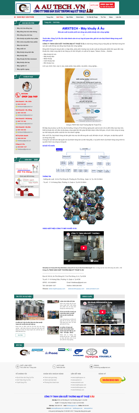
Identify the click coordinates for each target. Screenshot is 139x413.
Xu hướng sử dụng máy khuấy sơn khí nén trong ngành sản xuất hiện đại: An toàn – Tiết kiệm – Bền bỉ (67, 329)
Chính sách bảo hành (27, 186)
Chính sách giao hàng (50, 377)
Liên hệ (118, 17)
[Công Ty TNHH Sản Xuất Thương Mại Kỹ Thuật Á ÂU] (67, 7)
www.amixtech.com (92, 289)
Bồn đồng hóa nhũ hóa (24, 35)
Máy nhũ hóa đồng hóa (24, 28)
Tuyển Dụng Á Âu (22, 382)
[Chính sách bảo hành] (27, 181)
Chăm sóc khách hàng (53, 374)
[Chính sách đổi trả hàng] (27, 169)
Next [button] (37, 160)
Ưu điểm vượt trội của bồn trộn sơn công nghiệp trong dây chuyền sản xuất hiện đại (29, 323)
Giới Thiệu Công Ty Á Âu (24, 380)
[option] (27, 170)
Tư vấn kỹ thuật (92, 17)
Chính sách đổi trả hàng (27, 176)
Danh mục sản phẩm (25, 17)
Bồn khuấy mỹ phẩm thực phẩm (27, 38)
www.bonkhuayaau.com (76, 289)
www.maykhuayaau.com (57, 289)
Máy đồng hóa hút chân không (27, 32)
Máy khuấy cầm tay (23, 62)
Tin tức (103, 17)
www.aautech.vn (77, 380)
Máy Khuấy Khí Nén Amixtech (27, 59)
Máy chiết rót (21, 49)
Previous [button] (35, 160)
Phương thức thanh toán (51, 382)
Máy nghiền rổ (21, 66)
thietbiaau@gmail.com (72, 405)
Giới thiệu (59, 17)
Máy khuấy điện (22, 55)
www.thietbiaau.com (78, 390)
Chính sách (80, 17)
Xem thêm (20, 335)
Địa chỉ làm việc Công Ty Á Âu (25, 377)
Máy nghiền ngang (23, 69)
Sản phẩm (69, 17)
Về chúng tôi (21, 374)
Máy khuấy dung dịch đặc (25, 52)
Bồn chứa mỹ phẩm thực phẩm (27, 42)
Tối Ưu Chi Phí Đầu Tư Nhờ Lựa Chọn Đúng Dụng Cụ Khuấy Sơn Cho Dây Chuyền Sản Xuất (68, 314)
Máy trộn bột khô (22, 45)
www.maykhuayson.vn (78, 377)
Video (111, 17)
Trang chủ (50, 17)
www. (88, 408)
